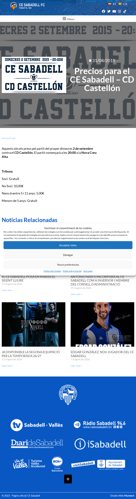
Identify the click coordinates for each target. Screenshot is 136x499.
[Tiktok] (125, 11)
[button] (68, 18)
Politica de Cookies (52, 271)
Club (12, 138)
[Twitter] (109, 11)
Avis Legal (87, 271)
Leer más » (7, 290)
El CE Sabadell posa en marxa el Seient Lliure (28, 278)
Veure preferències (68, 264)
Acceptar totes (68, 245)
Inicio (5, 138)
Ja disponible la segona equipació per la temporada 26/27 (31, 354)
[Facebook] (103, 11)
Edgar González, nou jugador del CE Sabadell (102, 354)
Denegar (68, 254)
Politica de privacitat (72, 271)
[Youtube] (114, 11)
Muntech (129, 495)
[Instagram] (119, 11)
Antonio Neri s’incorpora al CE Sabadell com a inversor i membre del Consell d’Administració (100, 280)
